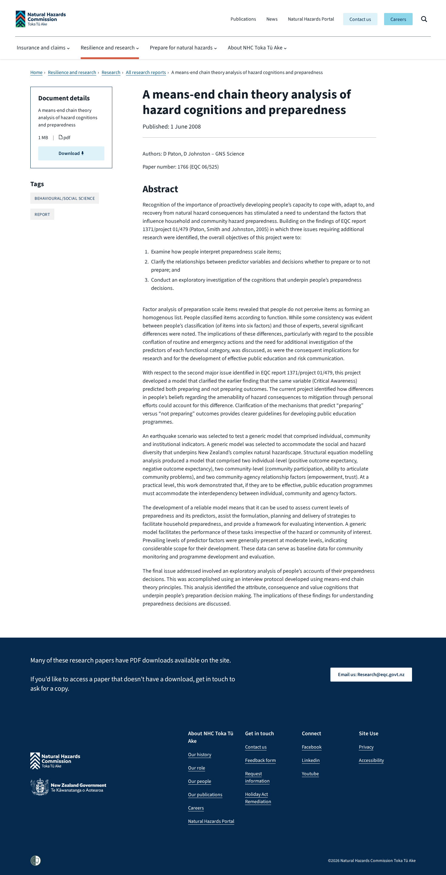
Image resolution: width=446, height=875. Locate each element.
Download (70, 153)
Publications (243, 19)
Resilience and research (108, 47)
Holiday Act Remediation (258, 798)
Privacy (366, 747)
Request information (257, 777)
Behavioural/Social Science (65, 198)
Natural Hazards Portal (311, 19)
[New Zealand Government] (68, 791)
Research (111, 72)
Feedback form (260, 760)
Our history (199, 754)
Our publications (205, 794)
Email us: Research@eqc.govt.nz (371, 674)
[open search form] (424, 19)
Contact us (360, 19)
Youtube (310, 773)
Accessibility (371, 760)
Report (42, 214)
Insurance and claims (41, 47)
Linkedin (311, 760)
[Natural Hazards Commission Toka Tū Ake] (41, 19)
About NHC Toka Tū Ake (255, 47)
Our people (199, 781)
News (272, 19)
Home (36, 72)
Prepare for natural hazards (181, 47)
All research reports (146, 72)
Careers (398, 19)
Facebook (312, 747)
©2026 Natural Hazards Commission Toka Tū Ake (372, 860)
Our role (196, 768)
